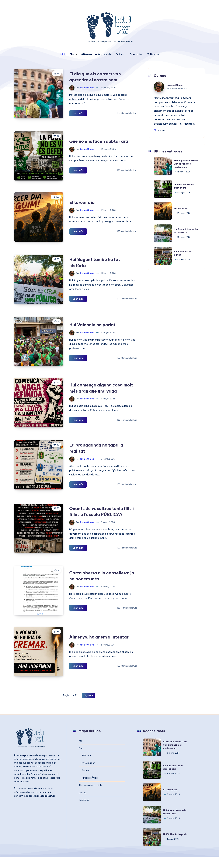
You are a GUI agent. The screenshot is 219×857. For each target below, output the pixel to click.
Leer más (80, 113)
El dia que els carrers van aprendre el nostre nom (186, 163)
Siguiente (88, 695)
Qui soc (120, 54)
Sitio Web (161, 130)
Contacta (136, 54)
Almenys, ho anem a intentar (99, 637)
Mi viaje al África (90, 778)
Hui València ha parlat (92, 324)
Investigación (88, 763)
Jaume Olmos (175, 85)
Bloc (72, 54)
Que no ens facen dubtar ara (98, 141)
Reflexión (86, 755)
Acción (85, 770)
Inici (62, 54)
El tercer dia (82, 202)
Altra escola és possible (96, 54)
